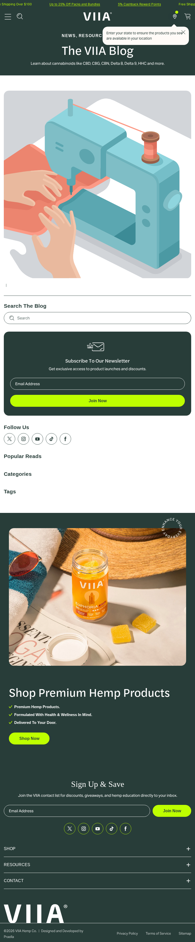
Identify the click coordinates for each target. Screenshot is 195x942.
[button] (20, 16)
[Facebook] (65, 439)
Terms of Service (158, 933)
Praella (9, 937)
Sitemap (185, 933)
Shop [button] (9, 849)
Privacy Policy (127, 933)
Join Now (98, 401)
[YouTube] (37, 439)
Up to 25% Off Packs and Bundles (60, 4)
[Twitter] (9, 439)
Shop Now (29, 738)
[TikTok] (51, 439)
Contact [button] (14, 881)
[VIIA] (97, 16)
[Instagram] (23, 439)
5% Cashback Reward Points (124, 4)
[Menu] (8, 16)
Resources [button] (17, 865)
